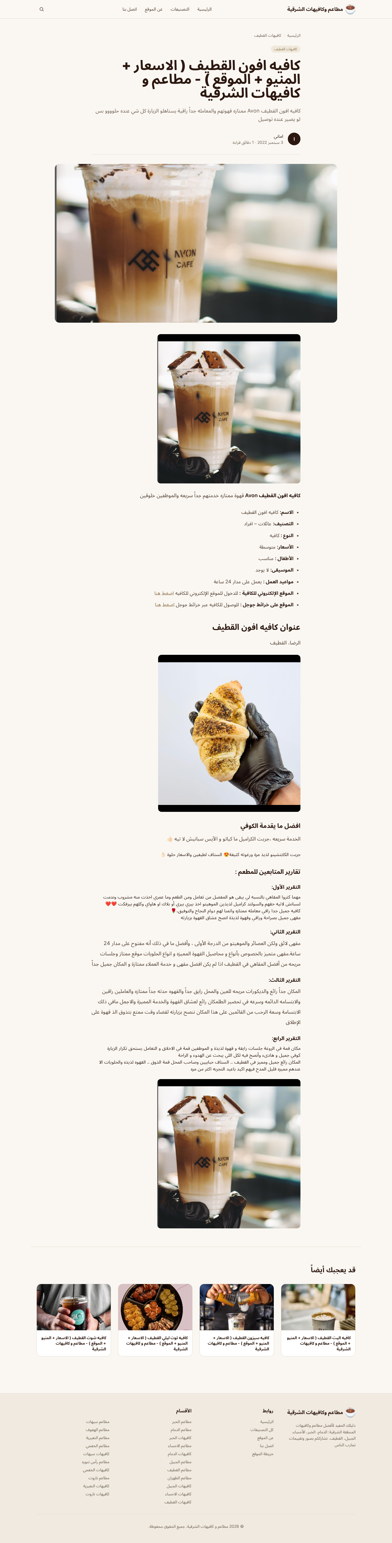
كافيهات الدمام (179, 1453)
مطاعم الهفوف (97, 1429)
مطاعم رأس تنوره (95, 1461)
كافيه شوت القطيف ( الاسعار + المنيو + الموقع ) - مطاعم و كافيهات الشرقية (73, 1343)
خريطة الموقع (262, 1453)
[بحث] (41, 9)
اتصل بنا (130, 9)
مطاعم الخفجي (97, 1445)
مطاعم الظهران (179, 1477)
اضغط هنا (164, 593)
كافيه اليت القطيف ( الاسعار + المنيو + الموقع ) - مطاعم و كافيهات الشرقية (319, 1343)
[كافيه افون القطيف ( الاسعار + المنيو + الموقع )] (196, 408)
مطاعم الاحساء (179, 1445)
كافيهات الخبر (180, 1437)
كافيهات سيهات (96, 1453)
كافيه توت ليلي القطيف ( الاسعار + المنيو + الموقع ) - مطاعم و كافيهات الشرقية (157, 1343)
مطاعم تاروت (98, 1477)
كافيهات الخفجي (96, 1469)
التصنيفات (180, 9)
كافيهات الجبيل (179, 1485)
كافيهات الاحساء (178, 1493)
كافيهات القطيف (267, 35)
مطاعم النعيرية (97, 1437)
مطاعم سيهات (97, 1421)
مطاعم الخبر (181, 1421)
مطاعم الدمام (181, 1429)
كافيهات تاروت (97, 1493)
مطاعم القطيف (179, 1469)
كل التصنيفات (262, 1429)
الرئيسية (204, 9)
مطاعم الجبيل (180, 1461)
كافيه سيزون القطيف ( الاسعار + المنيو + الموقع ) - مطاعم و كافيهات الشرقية (238, 1343)
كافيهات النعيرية (96, 1485)
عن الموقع (154, 9)
